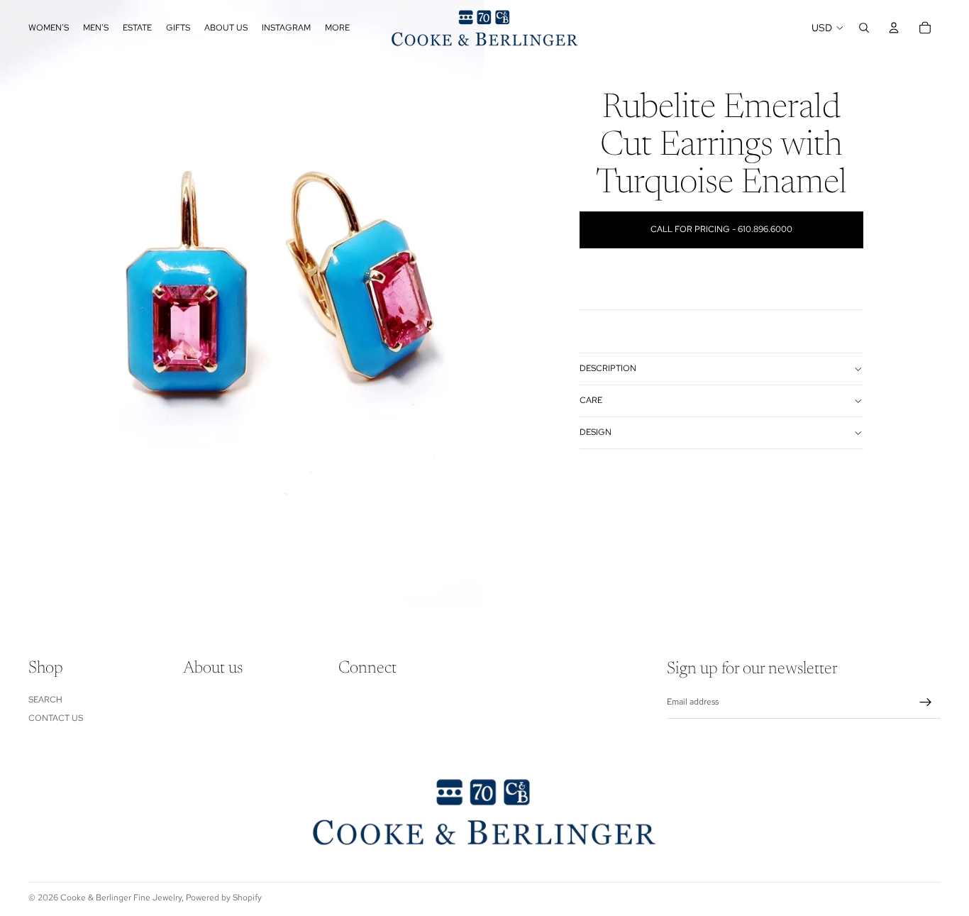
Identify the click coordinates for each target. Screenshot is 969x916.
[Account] (893, 27)
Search (45, 699)
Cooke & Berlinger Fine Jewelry (121, 897)
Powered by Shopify (224, 897)
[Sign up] (926, 702)
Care (591, 400)
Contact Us (55, 718)
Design (595, 432)
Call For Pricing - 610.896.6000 (721, 229)
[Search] (864, 27)
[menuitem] (337, 28)
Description (608, 368)
